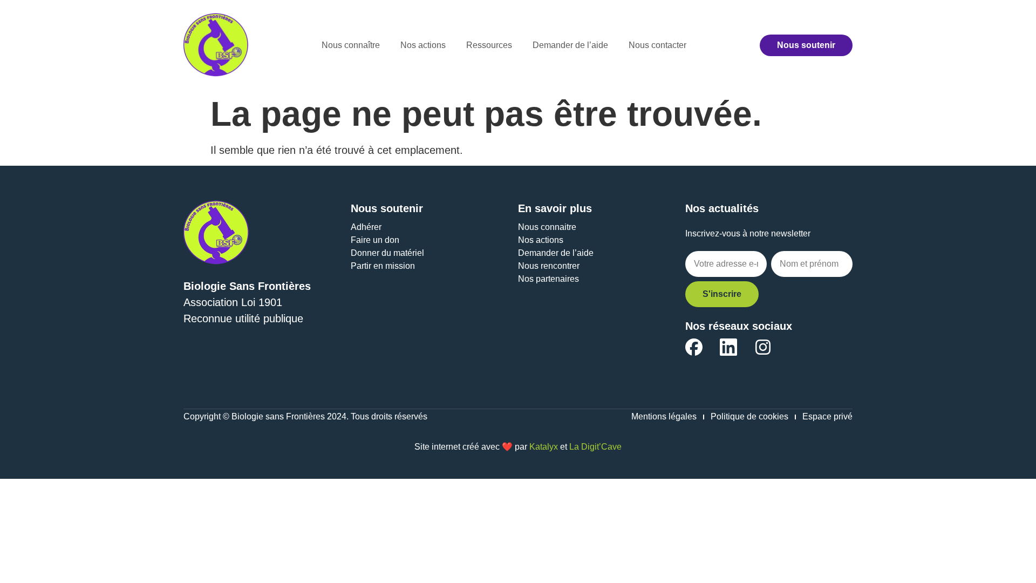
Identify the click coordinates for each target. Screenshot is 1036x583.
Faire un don (375, 240)
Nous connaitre (547, 227)
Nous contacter (657, 45)
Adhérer (366, 227)
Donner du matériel (387, 252)
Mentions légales (664, 416)
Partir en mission (383, 265)
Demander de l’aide (570, 45)
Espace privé (827, 416)
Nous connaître (351, 45)
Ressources (489, 45)
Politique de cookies (749, 416)
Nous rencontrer (549, 265)
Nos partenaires (548, 278)
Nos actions (423, 45)
